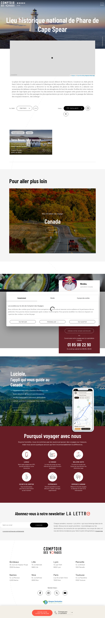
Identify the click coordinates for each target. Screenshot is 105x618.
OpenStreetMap (81, 75)
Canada (52, 218)
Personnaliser (51, 322)
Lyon (56, 561)
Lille (34, 561)
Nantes (13, 574)
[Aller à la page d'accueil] (8, 4)
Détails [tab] (52, 298)
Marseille (80, 561)
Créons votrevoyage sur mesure (42, 612)
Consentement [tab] (21, 298)
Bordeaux (14, 561)
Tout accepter (82, 322)
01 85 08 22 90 (79, 344)
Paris (56, 574)
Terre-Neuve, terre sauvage (26, 140)
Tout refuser (23, 322)
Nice (34, 574)
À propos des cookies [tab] (83, 298)
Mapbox (74, 75)
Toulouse (80, 574)
